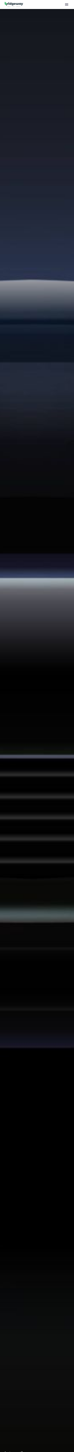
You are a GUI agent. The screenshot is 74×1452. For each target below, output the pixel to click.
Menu (66, 4)
